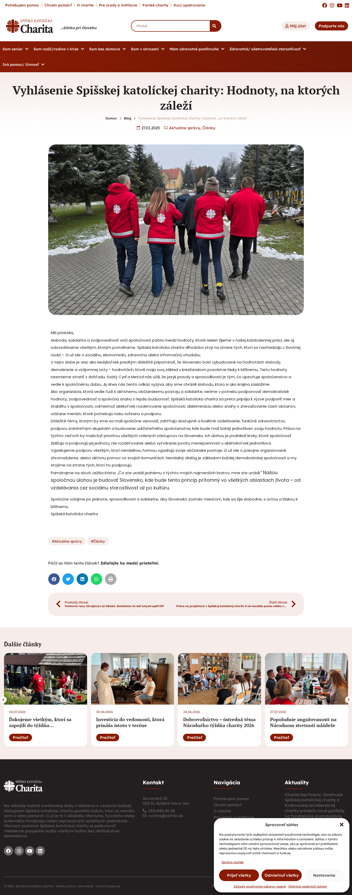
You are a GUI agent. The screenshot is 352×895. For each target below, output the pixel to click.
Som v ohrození (145, 49)
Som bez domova (104, 49)
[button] (341, 824)
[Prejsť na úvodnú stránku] (23, 786)
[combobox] (170, 26)
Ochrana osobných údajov (307, 886)
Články (208, 127)
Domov (111, 118)
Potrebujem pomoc (22, 5)
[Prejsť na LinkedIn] (347, 5)
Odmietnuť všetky (282, 875)
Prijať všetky (239, 875)
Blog (127, 118)
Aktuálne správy (184, 127)
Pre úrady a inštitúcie (118, 5)
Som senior (13, 49)
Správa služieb (233, 862)
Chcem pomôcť (58, 5)
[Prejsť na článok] (45, 679)
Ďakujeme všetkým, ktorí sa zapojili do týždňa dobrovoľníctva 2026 (40, 725)
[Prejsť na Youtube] (339, 5)
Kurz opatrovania (189, 5)
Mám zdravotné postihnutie (194, 49)
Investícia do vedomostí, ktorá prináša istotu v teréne (130, 722)
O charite (85, 5)
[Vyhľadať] (215, 26)
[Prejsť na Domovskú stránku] (29, 25)
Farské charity (155, 5)
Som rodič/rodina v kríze (55, 49)
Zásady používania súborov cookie (260, 886)
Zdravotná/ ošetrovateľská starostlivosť (264, 49)
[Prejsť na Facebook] (324, 5)
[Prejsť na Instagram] (332, 5)
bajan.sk (114, 886)
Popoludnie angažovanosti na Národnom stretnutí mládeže (303, 722)
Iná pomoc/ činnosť (21, 64)
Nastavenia (324, 875)
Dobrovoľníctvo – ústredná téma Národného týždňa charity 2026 (219, 722)
